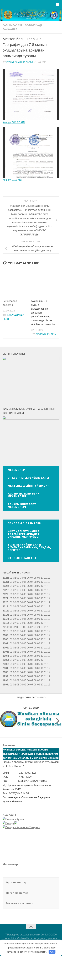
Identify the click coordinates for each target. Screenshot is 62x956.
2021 (5, 598)
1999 (5, 676)
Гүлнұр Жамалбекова (19, 62)
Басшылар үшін (13, 25)
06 (28, 577)
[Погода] (10, 823)
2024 (5, 585)
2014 (5, 618)
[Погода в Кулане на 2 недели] (21, 827)
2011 (5, 627)
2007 (5, 643)
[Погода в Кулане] (14, 819)
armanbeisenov (45, 334)
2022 (5, 594)
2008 (5, 639)
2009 (5, 635)
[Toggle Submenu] (53, 883)
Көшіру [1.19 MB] (12, 179)
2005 (5, 651)
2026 (5, 577)
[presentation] (4, 721)
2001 (5, 668)
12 (48, 581)
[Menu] (57, 4)
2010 (5, 631)
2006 (5, 647)
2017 (5, 614)
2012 (5, 622)
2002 (5, 664)
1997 (5, 684)
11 (45, 581)
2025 (5, 581)
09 (38, 581)
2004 (5, 655)
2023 (5, 590)
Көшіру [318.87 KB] (14, 122)
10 (42, 581)
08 (35, 577)
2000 (5, 672)
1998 (5, 680)
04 (21, 577)
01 (11, 577)
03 (18, 577)
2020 (5, 602)
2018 (5, 610)
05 (24, 577)
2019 (5, 606)
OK (52, 952)
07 (31, 577)
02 (14, 577)
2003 (5, 659)
